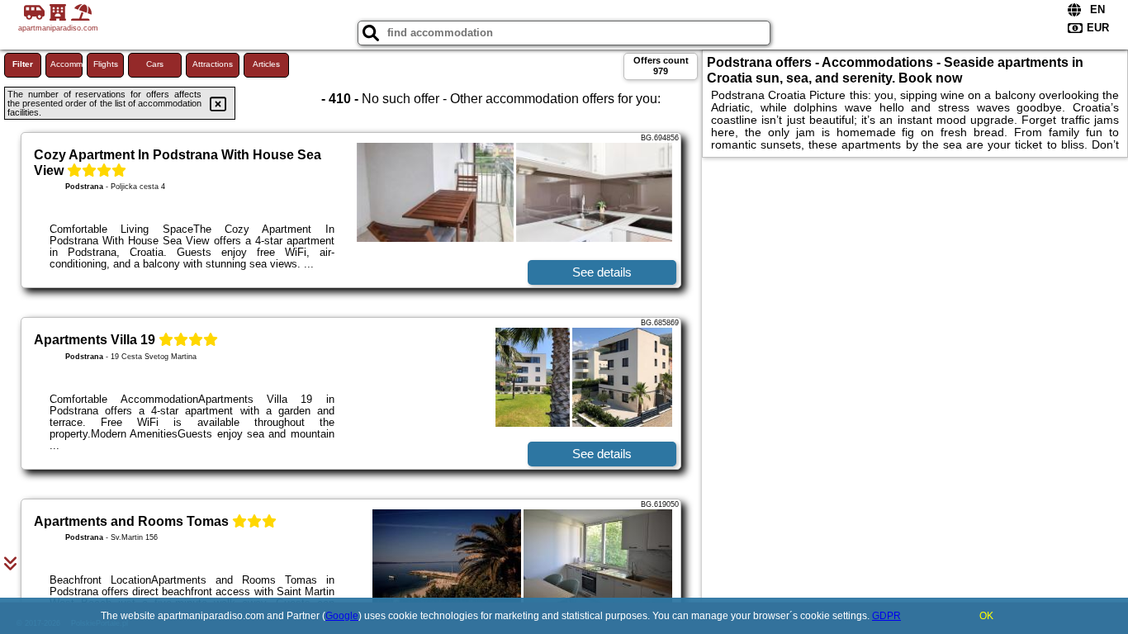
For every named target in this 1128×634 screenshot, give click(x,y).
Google (341, 616)
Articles (266, 64)
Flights (105, 64)
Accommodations (66, 64)
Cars (155, 64)
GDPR (886, 616)
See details (602, 272)
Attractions (212, 64)
